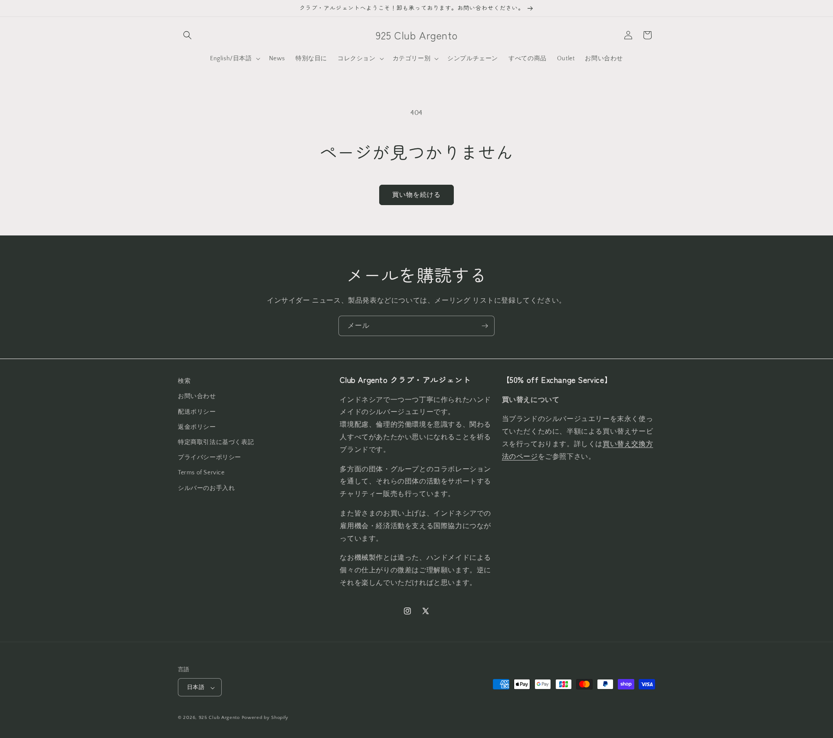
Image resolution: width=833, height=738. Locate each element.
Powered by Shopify (265, 718)
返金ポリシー (197, 426)
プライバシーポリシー (209, 457)
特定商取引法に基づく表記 (216, 441)
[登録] (484, 326)
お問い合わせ (197, 396)
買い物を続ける (416, 195)
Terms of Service (201, 472)
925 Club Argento (219, 718)
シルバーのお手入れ (206, 487)
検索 (184, 381)
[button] (187, 35)
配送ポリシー (197, 411)
